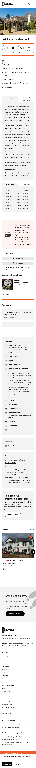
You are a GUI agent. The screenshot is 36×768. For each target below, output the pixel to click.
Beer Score (19, 258)
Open (6, 64)
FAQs (31, 643)
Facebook (25, 83)
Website (15, 83)
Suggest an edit (12, 514)
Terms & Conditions (8, 707)
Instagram (8, 87)
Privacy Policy (6, 691)
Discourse (5, 710)
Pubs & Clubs (6, 666)
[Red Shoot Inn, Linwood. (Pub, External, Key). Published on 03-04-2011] (18, 553)
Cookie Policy (6, 701)
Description (9, 99)
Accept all (7, 764)
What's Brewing (7, 713)
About (3, 660)
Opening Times (9, 184)
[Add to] (31, 536)
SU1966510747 (10, 463)
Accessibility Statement (9, 694)
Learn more (22, 759)
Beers (3, 678)
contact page (8, 645)
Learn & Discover (7, 685)
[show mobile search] (29, 4)
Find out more (26, 244)
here (18, 727)
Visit (3, 663)
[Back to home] (7, 4)
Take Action (5, 669)
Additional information (26, 99)
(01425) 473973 (10, 79)
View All (32, 529)
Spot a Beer (19, 263)
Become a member (9, 317)
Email (6, 83)
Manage (17, 764)
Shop (3, 688)
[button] (33, 552)
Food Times (26, 184)
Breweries (5, 675)
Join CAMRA (6, 656)
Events (4, 672)
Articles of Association (9, 698)
